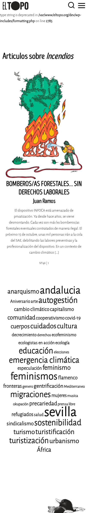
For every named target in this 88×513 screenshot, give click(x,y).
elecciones (61, 352)
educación (36, 350)
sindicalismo (20, 423)
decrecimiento (24, 334)
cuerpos (20, 326)
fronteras (12, 386)
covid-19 (73, 318)
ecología (62, 342)
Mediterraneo (74, 386)
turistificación (55, 431)
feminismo (57, 367)
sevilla (60, 412)
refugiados (22, 414)
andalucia (60, 290)
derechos (44, 335)
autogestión (58, 300)
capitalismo (62, 309)
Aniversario (20, 301)
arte (34, 301)
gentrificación (48, 386)
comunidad (21, 317)
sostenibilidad (57, 422)
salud (39, 414)
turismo (24, 432)
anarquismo (23, 291)
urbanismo (64, 441)
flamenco (68, 378)
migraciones (30, 394)
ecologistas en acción (36, 342)
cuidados (43, 326)
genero (27, 386)
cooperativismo (50, 318)
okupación (21, 404)
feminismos (33, 376)
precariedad (43, 403)
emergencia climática (44, 360)
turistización (29, 441)
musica (72, 395)
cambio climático (31, 309)
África (44, 450)
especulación (30, 368)
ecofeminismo (64, 334)
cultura (67, 326)
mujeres (59, 395)
